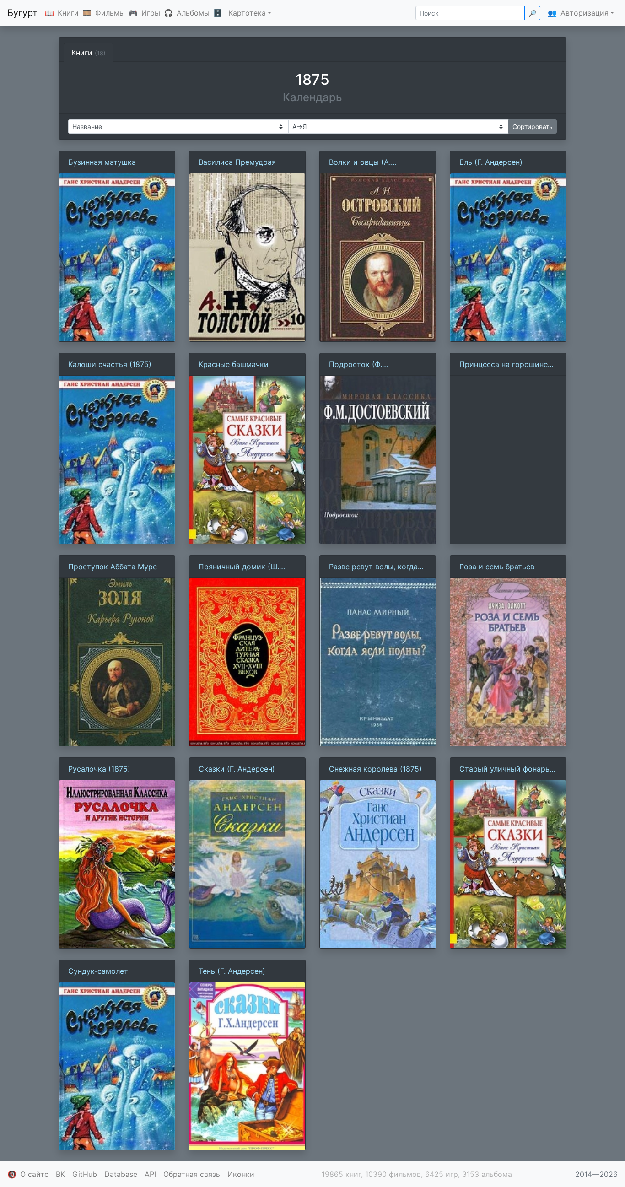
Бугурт (22, 12)
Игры (150, 12)
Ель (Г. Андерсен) (491, 162)
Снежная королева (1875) (375, 768)
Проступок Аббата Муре (112, 566)
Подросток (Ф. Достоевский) (355, 365)
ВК (60, 1174)
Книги (68, 12)
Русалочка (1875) (99, 768)
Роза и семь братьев (496, 566)
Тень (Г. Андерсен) (232, 971)
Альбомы (193, 12)
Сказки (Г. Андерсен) (237, 768)
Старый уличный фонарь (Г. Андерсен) (504, 769)
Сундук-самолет (98, 971)
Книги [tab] (88, 52)
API (150, 1174)
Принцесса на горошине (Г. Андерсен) (503, 365)
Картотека (247, 12)
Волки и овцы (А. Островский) (360, 162)
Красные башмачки (234, 364)
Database (120, 1174)
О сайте (34, 1174)
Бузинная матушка (102, 162)
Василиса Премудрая (237, 162)
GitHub (84, 1174)
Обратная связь (191, 1174)
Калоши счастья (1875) (109, 364)
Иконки (240, 1174)
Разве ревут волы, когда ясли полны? (373, 567)
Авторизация (584, 12)
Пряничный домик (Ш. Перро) (239, 567)
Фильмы (110, 12)
